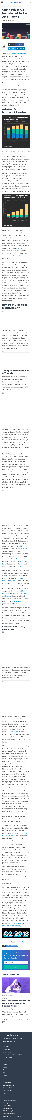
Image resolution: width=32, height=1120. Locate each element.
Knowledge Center (7, 1103)
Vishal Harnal (14, 732)
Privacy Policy (6, 1046)
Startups (15, 7)
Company (5, 1064)
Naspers (8, 596)
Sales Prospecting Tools (9, 1113)
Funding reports (7, 7)
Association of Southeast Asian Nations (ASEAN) (14, 924)
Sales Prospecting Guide (9, 1111)
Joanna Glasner (6, 1009)
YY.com (20, 566)
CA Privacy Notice (7, 1057)
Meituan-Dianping (18, 601)
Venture (20, 7)
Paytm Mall (13, 581)
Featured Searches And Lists (10, 1100)
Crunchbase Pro (7, 1082)
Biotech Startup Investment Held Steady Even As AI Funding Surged (16, 1003)
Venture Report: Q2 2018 (12, 945)
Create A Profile (7, 1105)
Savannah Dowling (7, 20)
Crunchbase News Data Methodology (12, 1044)
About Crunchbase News (9, 1041)
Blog (4, 1072)
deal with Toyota (23, 548)
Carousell (15, 833)
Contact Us (5, 1075)
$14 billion (21, 248)
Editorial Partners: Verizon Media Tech (12, 1038)
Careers (5, 1067)
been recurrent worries (18, 54)
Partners (5, 1070)
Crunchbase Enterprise (8, 1085)
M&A (19, 997)
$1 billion (20, 546)
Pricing (4, 1093)
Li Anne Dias (20, 942)
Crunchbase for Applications (10, 1088)
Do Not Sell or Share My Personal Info (12, 1054)
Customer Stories (7, 1090)
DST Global (24, 593)
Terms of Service (7, 1049)
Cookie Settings (7, 1052)
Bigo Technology (13, 559)
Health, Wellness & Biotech (9, 997)
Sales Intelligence (7, 1108)
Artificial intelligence (8, 995)
